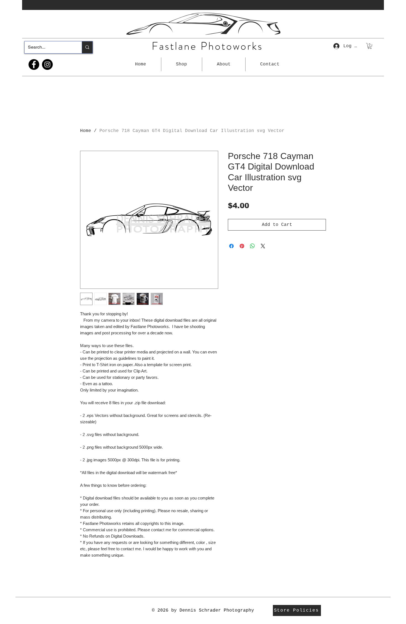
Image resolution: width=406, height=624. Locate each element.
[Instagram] (47, 64)
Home (85, 130)
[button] (181, 64)
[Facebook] (33, 64)
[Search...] (87, 47)
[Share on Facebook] (231, 246)
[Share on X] (263, 246)
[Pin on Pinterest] (242, 246)
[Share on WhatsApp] (252, 246)
